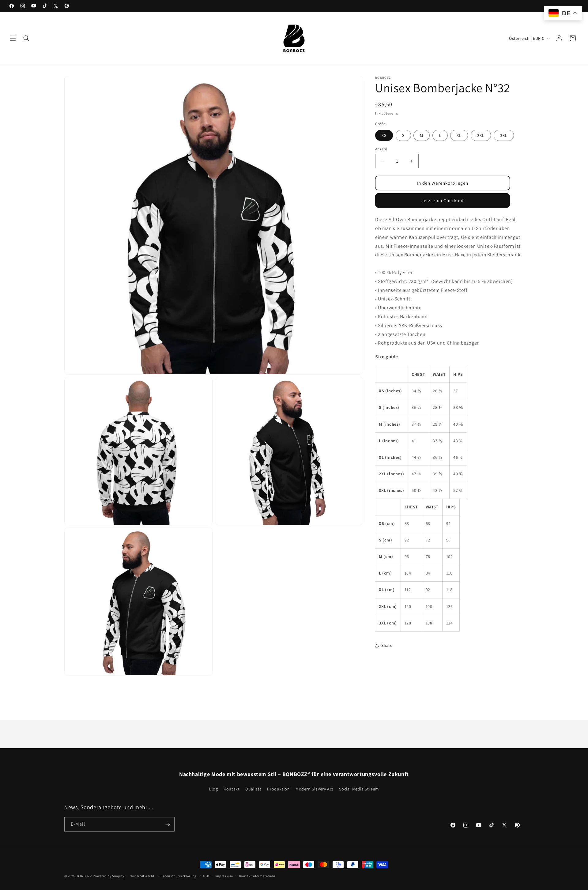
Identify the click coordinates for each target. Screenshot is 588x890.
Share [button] (387, 645)
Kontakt (231, 789)
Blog (213, 789)
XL (459, 135)
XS (384, 135)
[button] (13, 38)
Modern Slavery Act (315, 789)
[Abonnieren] (167, 824)
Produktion (278, 789)
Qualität (253, 789)
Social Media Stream (359, 789)
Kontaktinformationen (257, 876)
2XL (480, 135)
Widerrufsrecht (142, 876)
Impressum (224, 876)
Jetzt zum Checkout (442, 200)
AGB (206, 876)
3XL (503, 135)
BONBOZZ (84, 876)
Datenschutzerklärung (178, 876)
